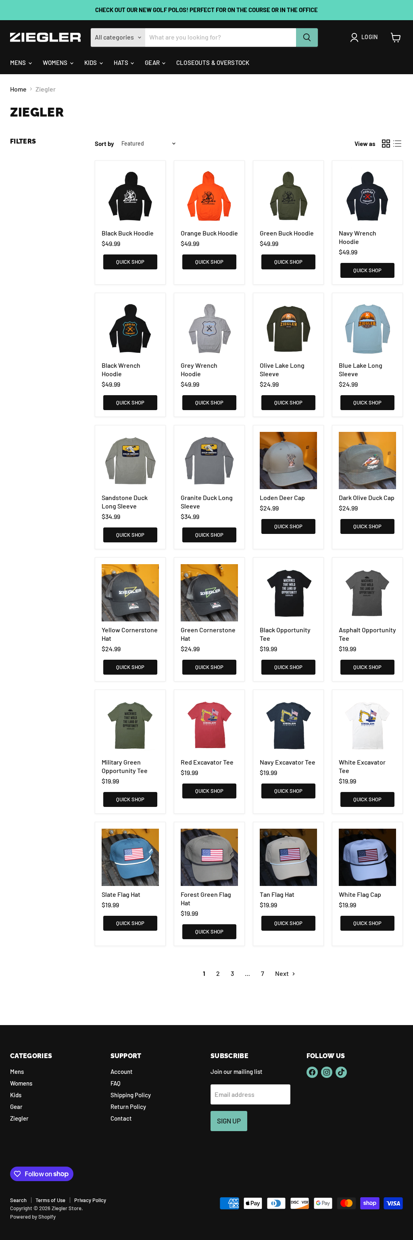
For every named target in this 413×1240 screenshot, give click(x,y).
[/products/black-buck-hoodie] (130, 196)
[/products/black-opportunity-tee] (288, 592)
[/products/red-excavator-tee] (209, 725)
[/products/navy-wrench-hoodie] (367, 196)
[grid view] (386, 143)
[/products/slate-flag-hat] (130, 857)
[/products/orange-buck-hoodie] (209, 196)
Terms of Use (50, 1200)
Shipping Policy (131, 1094)
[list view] (397, 143)
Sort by (104, 143)
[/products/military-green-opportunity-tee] (130, 725)
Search (18, 1200)
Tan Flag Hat (277, 894)
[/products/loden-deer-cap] (288, 460)
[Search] (307, 37)
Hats (122, 62)
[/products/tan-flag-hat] (288, 857)
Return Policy (128, 1106)
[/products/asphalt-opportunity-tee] (367, 592)
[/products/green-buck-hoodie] (288, 196)
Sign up (229, 1121)
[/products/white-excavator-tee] (367, 725)
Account (122, 1071)
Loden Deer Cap (282, 497)
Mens (18, 62)
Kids (91, 62)
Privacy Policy (90, 1200)
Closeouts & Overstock (212, 62)
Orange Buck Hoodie (209, 233)
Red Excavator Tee (207, 762)
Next (282, 973)
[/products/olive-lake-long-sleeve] (288, 328)
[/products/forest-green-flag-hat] (209, 857)
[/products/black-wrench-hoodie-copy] (209, 328)
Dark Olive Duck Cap (366, 497)
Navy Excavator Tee (287, 762)
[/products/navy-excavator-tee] (288, 725)
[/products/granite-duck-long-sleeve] (209, 460)
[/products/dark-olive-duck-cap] (367, 460)
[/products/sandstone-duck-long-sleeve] (130, 460)
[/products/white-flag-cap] (367, 857)
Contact (121, 1118)
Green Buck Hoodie (287, 233)
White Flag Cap (360, 894)
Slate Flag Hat (121, 894)
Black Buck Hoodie (128, 233)
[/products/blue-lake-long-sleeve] (367, 328)
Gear (153, 62)
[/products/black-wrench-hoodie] (130, 328)
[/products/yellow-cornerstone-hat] (130, 592)
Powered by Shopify (33, 1216)
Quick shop (130, 261)
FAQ (116, 1083)
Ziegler (19, 1118)
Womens (56, 62)
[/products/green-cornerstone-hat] (209, 592)
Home (18, 89)
